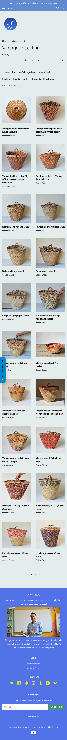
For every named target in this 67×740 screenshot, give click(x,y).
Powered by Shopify (49, 727)
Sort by (5, 55)
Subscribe (56, 706)
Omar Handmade (11, 86)
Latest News (33, 594)
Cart (62, 8)
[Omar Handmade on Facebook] (19, 683)
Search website (33, 663)
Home (4, 41)
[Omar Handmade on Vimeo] (55, 683)
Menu (9, 8)
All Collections (33, 668)
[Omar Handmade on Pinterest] (26, 683)
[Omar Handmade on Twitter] (12, 683)
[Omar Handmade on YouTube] (48, 683)
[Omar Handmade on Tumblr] (40, 683)
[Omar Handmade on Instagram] (33, 683)
